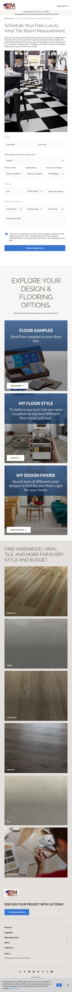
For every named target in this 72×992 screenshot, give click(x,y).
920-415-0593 (61, 6)
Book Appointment (17, 912)
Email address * (32, 168)
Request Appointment (35, 248)
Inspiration (8, 933)
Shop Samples (16, 386)
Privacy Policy (36, 977)
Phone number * (11, 168)
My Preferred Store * (54, 168)
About (6, 943)
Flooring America (9, 18)
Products (8, 927)
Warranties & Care (11, 938)
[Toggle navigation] (68, 6)
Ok (59, 985)
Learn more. (14, 988)
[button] (34, 160)
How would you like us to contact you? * (20, 155)
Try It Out (14, 458)
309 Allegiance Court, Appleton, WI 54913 (17, 958)
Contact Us (8, 948)
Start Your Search (17, 530)
